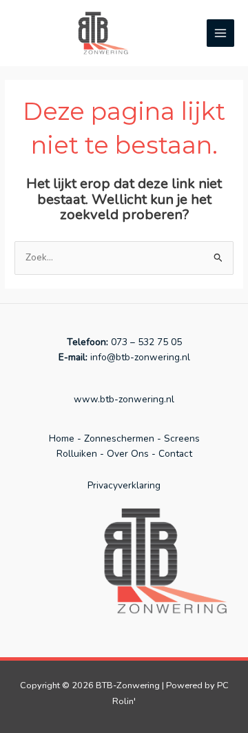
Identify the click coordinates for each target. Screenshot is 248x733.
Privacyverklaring (124, 485)
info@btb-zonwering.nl (138, 357)
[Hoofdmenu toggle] (221, 33)
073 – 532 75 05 (146, 342)
